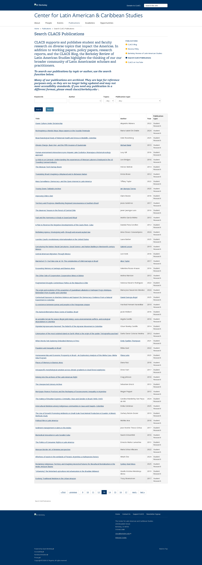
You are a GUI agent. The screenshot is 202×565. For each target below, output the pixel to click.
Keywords (38, 96)
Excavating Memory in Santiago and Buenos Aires (55, 268)
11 (94, 492)
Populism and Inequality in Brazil (48, 348)
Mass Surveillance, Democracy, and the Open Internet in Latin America (63, 181)
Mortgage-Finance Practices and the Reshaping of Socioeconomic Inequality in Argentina (70, 391)
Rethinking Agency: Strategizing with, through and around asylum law (62, 232)
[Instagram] (50, 518)
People (48, 23)
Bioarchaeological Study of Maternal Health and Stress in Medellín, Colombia (65, 138)
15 (116, 492)
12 (99, 492)
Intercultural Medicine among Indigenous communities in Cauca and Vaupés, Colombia (69, 406)
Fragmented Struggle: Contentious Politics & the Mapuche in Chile (61, 283)
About (37, 23)
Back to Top (163, 549)
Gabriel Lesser (126, 246)
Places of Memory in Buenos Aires (49, 362)
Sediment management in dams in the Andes (53, 427)
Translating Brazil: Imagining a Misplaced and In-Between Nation (61, 174)
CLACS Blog (132, 44)
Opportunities (107, 23)
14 (110, 492)
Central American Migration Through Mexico (52, 254)
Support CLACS (138, 514)
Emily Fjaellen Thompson (130, 341)
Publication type (123, 96)
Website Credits (121, 538)
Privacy (37, 558)
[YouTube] (46, 518)
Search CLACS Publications (139, 58)
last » (143, 492)
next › (135, 492)
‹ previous (74, 492)
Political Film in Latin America (46, 420)
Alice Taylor (125, 261)
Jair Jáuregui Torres (128, 188)
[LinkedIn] (41, 518)
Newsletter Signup (153, 514)
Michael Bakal (125, 145)
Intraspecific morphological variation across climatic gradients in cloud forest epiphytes (70, 370)
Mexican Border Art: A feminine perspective (52, 449)
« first (64, 492)
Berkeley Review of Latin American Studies (145, 53)
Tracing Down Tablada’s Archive (48, 188)
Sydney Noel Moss (127, 464)
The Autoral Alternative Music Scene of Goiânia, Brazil (56, 312)
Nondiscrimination (41, 555)
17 (127, 492)
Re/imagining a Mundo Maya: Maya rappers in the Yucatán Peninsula (62, 130)
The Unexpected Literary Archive (48, 384)
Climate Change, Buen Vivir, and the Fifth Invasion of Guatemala (60, 145)
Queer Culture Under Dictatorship (49, 123)
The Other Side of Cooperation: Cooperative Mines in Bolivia (59, 275)
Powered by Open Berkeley (44, 549)
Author (72, 96)
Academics (90, 23)
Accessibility (39, 552)
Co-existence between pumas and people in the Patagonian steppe (62, 304)
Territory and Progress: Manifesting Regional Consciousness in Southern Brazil (67, 203)
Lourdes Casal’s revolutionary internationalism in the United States (62, 239)
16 (121, 492)
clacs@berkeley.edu (85, 89)
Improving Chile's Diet (44, 196)
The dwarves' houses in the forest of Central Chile (55, 210)
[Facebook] (36, 518)
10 (88, 492)
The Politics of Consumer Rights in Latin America (54, 442)
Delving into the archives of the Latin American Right (56, 377)
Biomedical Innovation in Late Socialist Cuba (52, 435)
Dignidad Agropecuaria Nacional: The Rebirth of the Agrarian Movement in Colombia (68, 326)
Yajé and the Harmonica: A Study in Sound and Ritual (56, 217)
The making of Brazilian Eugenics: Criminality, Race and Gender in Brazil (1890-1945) (69, 399)
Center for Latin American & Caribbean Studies (88, 15)
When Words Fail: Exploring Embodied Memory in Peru (57, 341)
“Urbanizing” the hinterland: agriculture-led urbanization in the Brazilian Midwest (67, 471)
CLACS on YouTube (135, 62)
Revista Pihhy (133, 49)
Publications (74, 23)
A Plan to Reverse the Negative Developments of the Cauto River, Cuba (64, 225)
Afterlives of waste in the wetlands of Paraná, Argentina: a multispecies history (67, 456)
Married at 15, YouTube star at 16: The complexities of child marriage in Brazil (66, 261)
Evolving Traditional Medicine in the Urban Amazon (55, 478)
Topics (106, 96)
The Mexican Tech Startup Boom (48, 167)
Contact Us (126, 514)
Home (36, 28)
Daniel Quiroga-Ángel (128, 297)
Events (60, 23)
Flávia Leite (124, 355)
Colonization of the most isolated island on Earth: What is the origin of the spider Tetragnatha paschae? (76, 333)
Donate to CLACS (133, 5)
